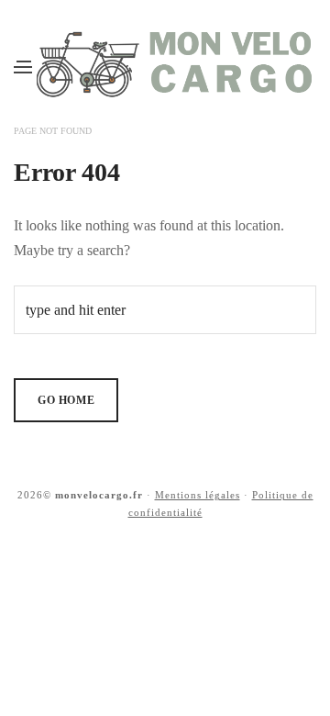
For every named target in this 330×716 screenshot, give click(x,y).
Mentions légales (197, 494)
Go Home (66, 400)
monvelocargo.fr (99, 494)
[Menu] (23, 66)
